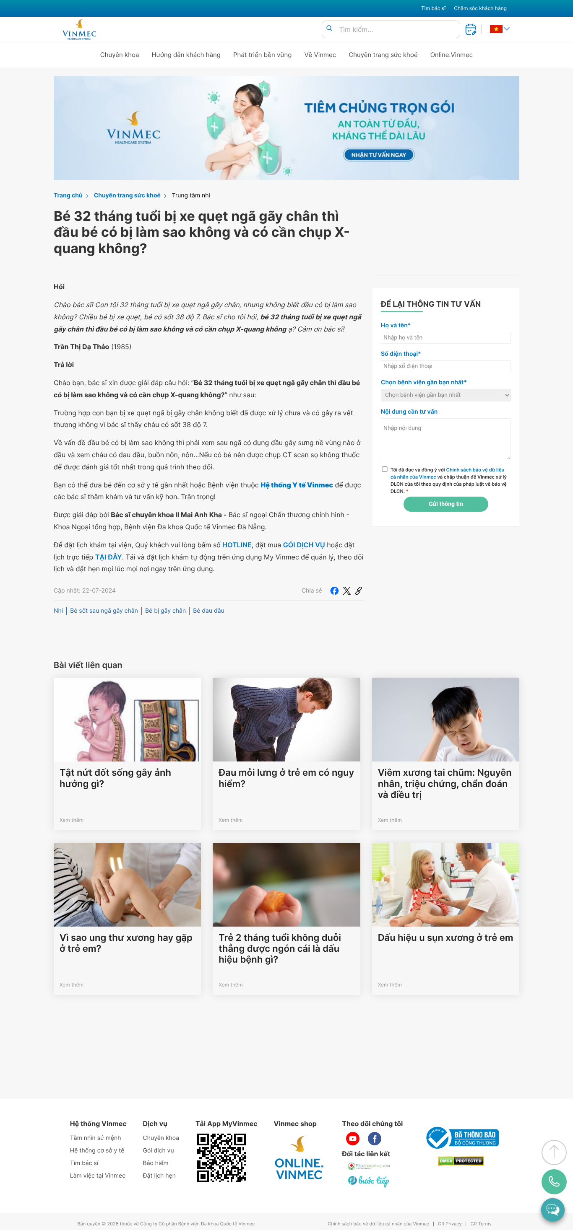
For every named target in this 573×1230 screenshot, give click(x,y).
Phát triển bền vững (262, 55)
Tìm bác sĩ (433, 8)
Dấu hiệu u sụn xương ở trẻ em (445, 937)
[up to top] (554, 1152)
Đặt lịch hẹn (159, 1175)
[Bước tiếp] (369, 1181)
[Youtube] (352, 1138)
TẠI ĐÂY (108, 557)
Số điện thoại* (401, 353)
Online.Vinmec (451, 55)
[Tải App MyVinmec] (221, 1158)
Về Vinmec (320, 55)
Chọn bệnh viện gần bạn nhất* (424, 382)
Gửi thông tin (446, 504)
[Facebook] (334, 591)
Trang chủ (68, 195)
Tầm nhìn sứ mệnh (95, 1138)
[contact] (554, 1181)
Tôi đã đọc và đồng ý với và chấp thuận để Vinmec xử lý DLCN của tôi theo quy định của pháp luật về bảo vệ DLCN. (449, 480)
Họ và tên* (396, 325)
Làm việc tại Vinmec (97, 1175)
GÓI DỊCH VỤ (304, 545)
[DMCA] (461, 1161)
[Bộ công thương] (461, 1138)
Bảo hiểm (156, 1163)
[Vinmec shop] (299, 1158)
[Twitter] (347, 591)
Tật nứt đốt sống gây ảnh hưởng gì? (115, 778)
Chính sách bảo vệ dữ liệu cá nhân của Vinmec (378, 1224)
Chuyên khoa (119, 55)
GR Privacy (449, 1224)
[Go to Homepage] (79, 29)
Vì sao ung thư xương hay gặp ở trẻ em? (126, 943)
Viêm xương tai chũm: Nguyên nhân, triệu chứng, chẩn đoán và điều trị (445, 783)
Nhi (58, 610)
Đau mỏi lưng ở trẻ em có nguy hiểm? (286, 778)
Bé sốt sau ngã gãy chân (104, 610)
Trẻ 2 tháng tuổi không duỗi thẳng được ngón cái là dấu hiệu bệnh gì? (280, 949)
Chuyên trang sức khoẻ (383, 55)
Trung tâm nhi (191, 195)
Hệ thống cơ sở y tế (97, 1150)
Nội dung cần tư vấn (409, 411)
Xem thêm (71, 820)
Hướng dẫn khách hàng (186, 55)
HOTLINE (236, 545)
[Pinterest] (358, 591)
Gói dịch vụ (158, 1150)
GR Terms (480, 1224)
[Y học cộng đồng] (369, 1166)
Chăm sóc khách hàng (480, 8)
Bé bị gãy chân (165, 610)
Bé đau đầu (208, 610)
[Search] (329, 29)
